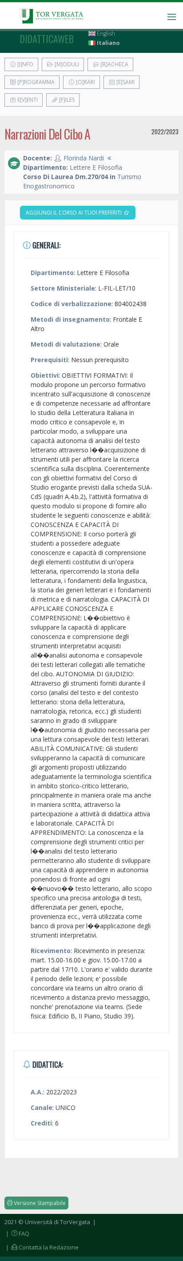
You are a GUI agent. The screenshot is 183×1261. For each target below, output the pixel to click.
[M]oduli (66, 64)
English (105, 33)
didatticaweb (47, 39)
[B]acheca (113, 64)
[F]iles (66, 100)
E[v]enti (27, 100)
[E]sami (125, 82)
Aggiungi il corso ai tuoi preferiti (74, 212)
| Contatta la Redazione (41, 1247)
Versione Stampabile (39, 1203)
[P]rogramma (35, 82)
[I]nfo (24, 64)
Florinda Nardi (84, 158)
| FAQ (16, 1233)
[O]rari (85, 82)
